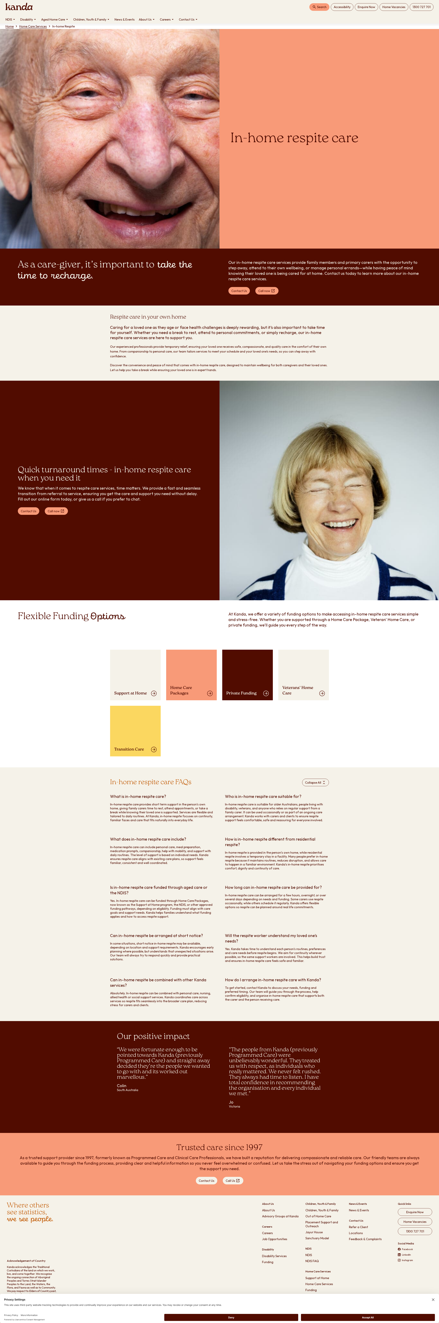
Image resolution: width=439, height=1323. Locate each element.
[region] (219, 1082)
